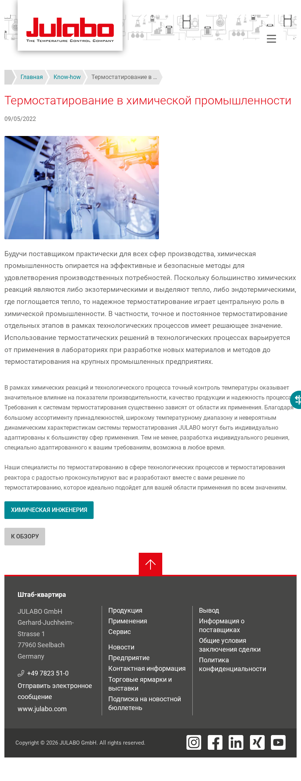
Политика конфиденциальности (232, 664)
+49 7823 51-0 (48, 673)
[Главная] (70, 25)
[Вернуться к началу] (150, 564)
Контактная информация (147, 668)
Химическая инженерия (49, 509)
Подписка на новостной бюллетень (144, 703)
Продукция (125, 610)
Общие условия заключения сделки (230, 645)
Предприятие (129, 658)
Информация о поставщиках (221, 625)
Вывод (209, 610)
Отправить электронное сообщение (55, 691)
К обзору (25, 536)
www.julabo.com (42, 709)
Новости (121, 647)
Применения (127, 621)
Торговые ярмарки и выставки (140, 684)
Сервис (119, 631)
